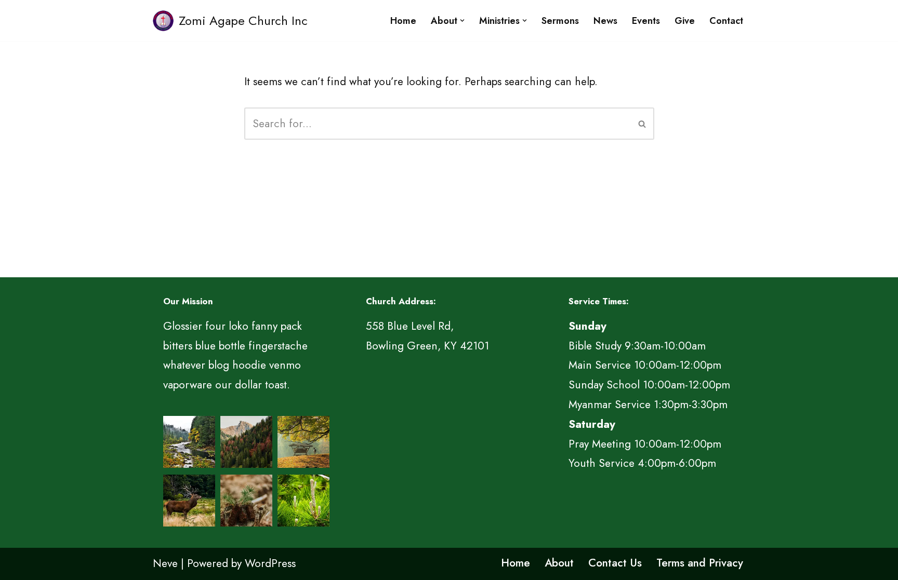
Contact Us (615, 563)
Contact (726, 21)
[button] (462, 20)
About (559, 563)
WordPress (270, 563)
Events (646, 21)
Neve (165, 563)
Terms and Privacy (699, 563)
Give (685, 21)
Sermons (560, 21)
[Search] (642, 123)
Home (403, 21)
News (605, 21)
